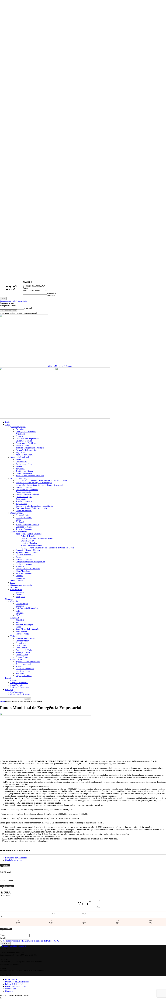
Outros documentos (24, 510)
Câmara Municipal (18, 427)
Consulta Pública (22, 515)
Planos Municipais (23, 492)
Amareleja (20, 620)
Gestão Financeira (23, 445)
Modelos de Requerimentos (27, 490)
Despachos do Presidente (26, 443)
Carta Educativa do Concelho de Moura (37, 538)
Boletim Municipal (23, 664)
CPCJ (12, 583)
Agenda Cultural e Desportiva (28, 662)
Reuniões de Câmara (24, 455)
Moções (19, 466)
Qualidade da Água (24, 496)
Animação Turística (24, 652)
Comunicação (16, 659)
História (19, 615)
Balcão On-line (16, 580)
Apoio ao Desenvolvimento (27, 552)
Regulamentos (21, 503)
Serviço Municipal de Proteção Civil (30, 562)
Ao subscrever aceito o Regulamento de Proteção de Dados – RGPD (31, 941)
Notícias (19, 666)
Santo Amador (21, 631)
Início (7, 422)
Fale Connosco (16, 692)
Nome (2, 935)
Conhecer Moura (22, 641)
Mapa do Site (10, 989)
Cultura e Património (24, 555)
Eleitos (18, 459)
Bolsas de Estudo (28, 536)
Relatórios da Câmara (24, 471)
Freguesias (20, 594)
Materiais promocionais (25, 638)
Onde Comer (21, 645)
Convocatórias (21, 462)
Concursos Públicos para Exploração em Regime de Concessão (41, 480)
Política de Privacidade (14, 984)
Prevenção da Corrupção (26, 450)
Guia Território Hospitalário (27, 608)
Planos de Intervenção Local (27, 494)
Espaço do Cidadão (24, 487)
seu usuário (51, 293)
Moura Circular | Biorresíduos (28, 569)
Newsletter (20, 673)
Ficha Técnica (11, 979)
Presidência (20, 434)
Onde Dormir (21, 648)
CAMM (13, 680)
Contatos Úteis (16, 589)
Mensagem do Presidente (26, 431)
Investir (8, 678)
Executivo (20, 429)
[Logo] (27, 418)
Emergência (20, 596)
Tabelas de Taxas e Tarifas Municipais (31, 508)
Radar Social (21, 499)
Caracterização (22, 603)
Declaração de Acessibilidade (17, 982)
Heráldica (19, 613)
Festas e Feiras (21, 657)
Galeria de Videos (23, 671)
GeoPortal (20, 522)
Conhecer (9, 599)
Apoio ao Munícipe (18, 478)
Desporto (19, 557)
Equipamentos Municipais (21, 585)
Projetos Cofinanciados (19, 687)
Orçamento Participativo (20, 694)
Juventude (20, 566)
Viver (7, 424)
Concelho (14, 601)
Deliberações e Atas (24, 441)
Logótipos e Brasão (24, 676)
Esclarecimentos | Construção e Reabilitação (34, 483)
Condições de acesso (13, 860)
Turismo (13, 636)
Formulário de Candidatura (16, 858)
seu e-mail (28, 308)
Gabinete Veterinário (24, 564)
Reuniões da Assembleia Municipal (30, 476)
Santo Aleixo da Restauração (27, 629)
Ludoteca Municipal (29, 543)
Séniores (19, 576)
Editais (18, 520)
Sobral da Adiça (22, 634)
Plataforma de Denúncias (15, 986)
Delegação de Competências (27, 438)
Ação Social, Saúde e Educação (29, 534)
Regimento (20, 452)
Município (20, 592)
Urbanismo (20, 578)
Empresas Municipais (19, 683)
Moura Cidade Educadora (31, 545)
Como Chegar (21, 643)
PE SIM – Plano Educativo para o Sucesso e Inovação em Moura (47, 548)
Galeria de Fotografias (25, 669)
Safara (18, 627)
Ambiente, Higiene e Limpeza (28, 550)
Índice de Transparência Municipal (30, 448)
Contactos (9, 991)
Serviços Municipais (18, 531)
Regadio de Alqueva (24, 501)
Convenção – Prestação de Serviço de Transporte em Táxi (39, 485)
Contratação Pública (24, 517)
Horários (14, 587)
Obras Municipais (23, 571)
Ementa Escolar (27, 541)
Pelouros (19, 436)
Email (2, 938)
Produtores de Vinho (24, 650)
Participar (9, 689)
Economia (20, 606)
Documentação (16, 513)
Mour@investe (16, 685)
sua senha (51, 296)
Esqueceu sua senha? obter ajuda (13, 301)
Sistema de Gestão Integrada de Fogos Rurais (34, 506)
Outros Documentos (24, 473)
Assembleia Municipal (19, 457)
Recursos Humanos (24, 529)
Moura (18, 622)
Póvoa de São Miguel (24, 624)
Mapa (18, 610)
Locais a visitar (22, 655)
